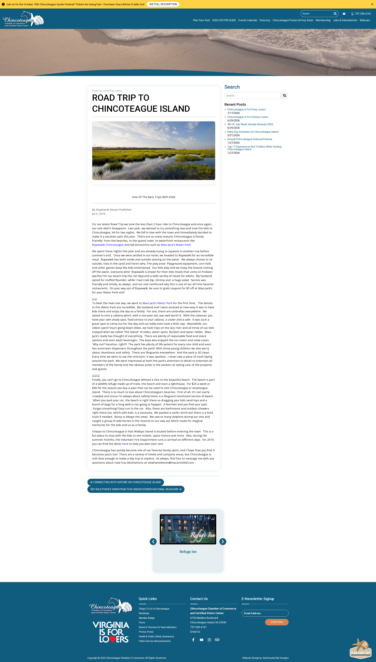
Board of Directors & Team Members (158, 627)
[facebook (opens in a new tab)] (193, 639)
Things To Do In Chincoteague (154, 608)
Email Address (252, 613)
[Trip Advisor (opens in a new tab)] (217, 639)
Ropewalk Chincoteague (108, 244)
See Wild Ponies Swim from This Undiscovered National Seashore (134, 489)
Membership (323, 20)
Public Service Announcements (155, 641)
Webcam (365, 20)
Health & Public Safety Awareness (156, 636)
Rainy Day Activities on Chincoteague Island (252, 132)
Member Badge (147, 618)
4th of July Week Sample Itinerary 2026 (250, 124)
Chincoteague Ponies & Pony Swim (293, 20)
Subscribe (277, 622)
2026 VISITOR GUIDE (224, 20)
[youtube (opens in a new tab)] (201, 639)
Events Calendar (247, 20)
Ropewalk (185, 255)
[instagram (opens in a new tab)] (209, 639)
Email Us (195, 631)
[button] (153, 541)
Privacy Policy (146, 631)
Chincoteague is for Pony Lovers (246, 109)
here (125, 443)
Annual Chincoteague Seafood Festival (249, 139)
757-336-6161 (198, 627)
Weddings (144, 613)
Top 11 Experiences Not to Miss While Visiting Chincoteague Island (254, 148)
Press (142, 622)
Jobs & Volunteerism (345, 20)
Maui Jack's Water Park (176, 244)
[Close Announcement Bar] (372, 4)
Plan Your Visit (201, 20)
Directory (265, 20)
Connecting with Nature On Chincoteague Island (127, 482)
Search (230, 95)
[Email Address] (344, 13)
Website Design (250, 658)
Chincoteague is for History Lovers (247, 117)
